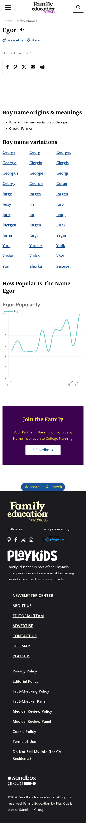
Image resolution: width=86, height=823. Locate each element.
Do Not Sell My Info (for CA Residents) (37, 755)
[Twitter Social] (23, 540)
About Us (22, 606)
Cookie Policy (24, 732)
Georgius (10, 173)
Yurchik (36, 246)
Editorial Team (28, 616)
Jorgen (62, 194)
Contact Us (25, 636)
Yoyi (60, 256)
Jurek (61, 225)
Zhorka (35, 266)
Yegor (61, 235)
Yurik (60, 246)
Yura (6, 246)
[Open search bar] (78, 7)
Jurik (6, 214)
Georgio (9, 163)
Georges (63, 152)
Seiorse (62, 266)
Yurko (34, 256)
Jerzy (7, 204)
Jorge (7, 194)
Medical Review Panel (32, 721)
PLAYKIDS (21, 656)
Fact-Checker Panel (30, 701)
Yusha (8, 256)
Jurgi (33, 235)
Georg (34, 152)
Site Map (21, 646)
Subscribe (41, 450)
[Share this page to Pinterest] (15, 67)
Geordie (36, 183)
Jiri (31, 204)
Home (7, 21)
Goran (61, 183)
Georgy (9, 183)
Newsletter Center (33, 596)
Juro (60, 204)
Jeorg (61, 214)
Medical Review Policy (32, 711)
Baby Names (27, 21)
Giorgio (35, 163)
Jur (31, 214)
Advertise (23, 626)
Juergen (9, 225)
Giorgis (62, 163)
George (9, 152)
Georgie (36, 173)
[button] (22, 29)
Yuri (6, 266)
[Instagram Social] (31, 540)
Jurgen (35, 225)
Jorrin (7, 235)
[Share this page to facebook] (7, 67)
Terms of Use (24, 742)
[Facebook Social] (16, 540)
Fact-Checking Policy (31, 691)
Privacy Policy (25, 671)
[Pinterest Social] (9, 540)
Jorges (35, 194)
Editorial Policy (26, 681)
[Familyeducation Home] (28, 511)
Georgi (62, 173)
